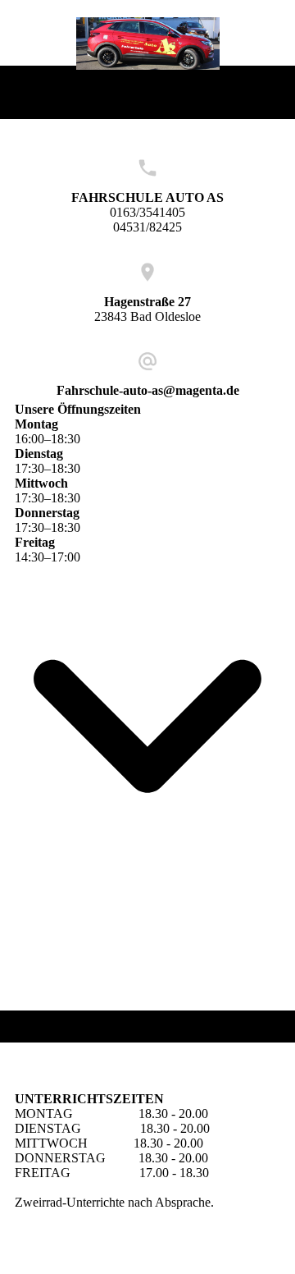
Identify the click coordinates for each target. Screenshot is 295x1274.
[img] (148, 43)
